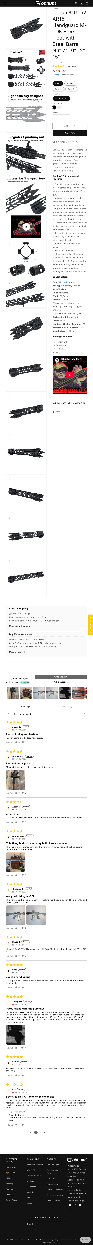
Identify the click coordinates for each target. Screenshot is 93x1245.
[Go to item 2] (26, 693)
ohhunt (16, 1240)
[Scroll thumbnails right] (84, 693)
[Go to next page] (62, 1132)
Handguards (52, 1179)
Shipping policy (80, 1240)
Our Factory (32, 1181)
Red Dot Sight (53, 1165)
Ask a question (61, 682)
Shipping (56, 75)
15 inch (71, 89)
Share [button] (57, 412)
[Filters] (14, 714)
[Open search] (8, 714)
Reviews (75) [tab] (26, 707)
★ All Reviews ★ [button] (90, 624)
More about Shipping (19, 626)
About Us (30, 1192)
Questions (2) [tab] (67, 707)
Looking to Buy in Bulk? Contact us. (69, 403)
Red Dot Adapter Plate (54, 1171)
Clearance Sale (53, 1201)
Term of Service (13, 1200)
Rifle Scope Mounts (55, 1190)
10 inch (70, 83)
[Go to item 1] (13, 693)
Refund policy (41, 1240)
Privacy (9, 1195)
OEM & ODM (32, 1170)
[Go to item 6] (78, 693)
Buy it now (70, 133)
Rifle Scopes (52, 1184)
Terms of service (66, 1240)
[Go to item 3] (39, 693)
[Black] (54, 107)
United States (61, 98)
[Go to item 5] (65, 693)
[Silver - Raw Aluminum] (59, 107)
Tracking (10, 1184)
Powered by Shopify (26, 1240)
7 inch (58, 83)
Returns (9, 1189)
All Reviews (31, 1187)
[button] (5, 3)
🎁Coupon (10, 1173)
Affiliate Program (34, 1176)
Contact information (48, 1242)
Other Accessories (55, 1195)
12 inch (58, 89)
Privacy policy (53, 1240)
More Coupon (16, 652)
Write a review (60, 677)
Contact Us (11, 1167)
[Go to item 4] (52, 693)
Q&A (28, 1197)
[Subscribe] (65, 1224)
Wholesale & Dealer (35, 1165)
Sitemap (30, 1203)
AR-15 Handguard (67, 282)
